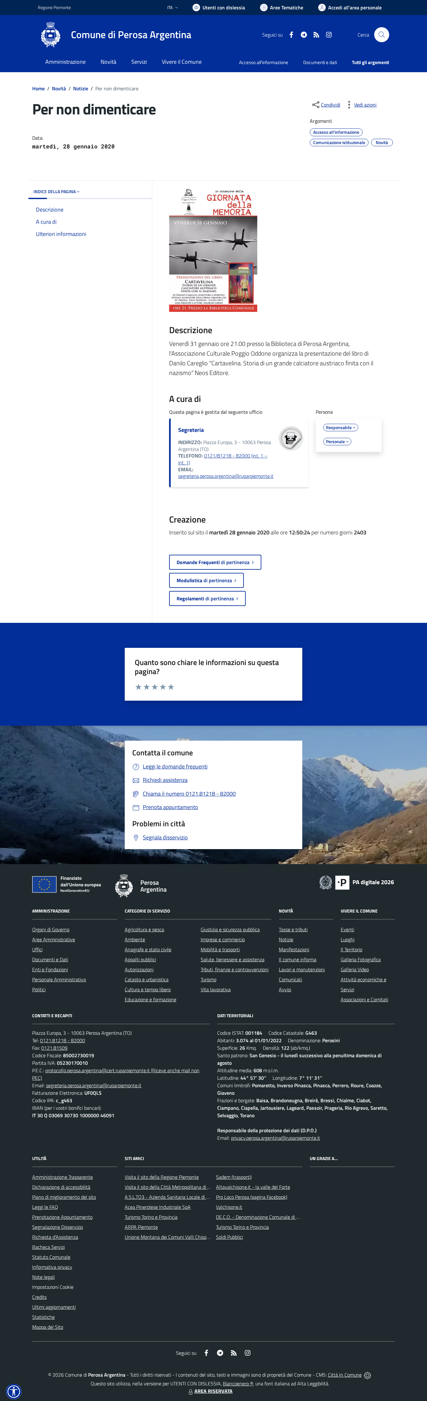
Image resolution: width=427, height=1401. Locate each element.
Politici (39, 989)
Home (38, 88)
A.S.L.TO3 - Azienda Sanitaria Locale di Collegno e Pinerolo (185, 1197)
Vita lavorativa (216, 989)
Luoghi (347, 939)
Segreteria (191, 430)
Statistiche (43, 1317)
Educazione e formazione (150, 999)
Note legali (43, 1277)
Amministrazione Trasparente (62, 1177)
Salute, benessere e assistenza (232, 959)
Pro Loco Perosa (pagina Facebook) (251, 1197)
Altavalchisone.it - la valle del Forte (253, 1187)
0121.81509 (54, 1048)
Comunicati (290, 979)
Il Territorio (351, 949)
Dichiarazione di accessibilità (61, 1187)
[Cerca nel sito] (381, 34)
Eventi (347, 929)
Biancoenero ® (238, 1383)
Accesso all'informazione (263, 62)
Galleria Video (355, 969)
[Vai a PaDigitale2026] (357, 882)
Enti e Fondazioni (50, 969)
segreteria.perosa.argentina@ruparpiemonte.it (226, 476)
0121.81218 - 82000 (62, 1040)
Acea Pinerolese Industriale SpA (158, 1207)
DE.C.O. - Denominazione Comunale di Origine (263, 1217)
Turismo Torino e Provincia (151, 1217)
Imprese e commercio (223, 939)
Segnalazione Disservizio (57, 1227)
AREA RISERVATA (213, 1391)
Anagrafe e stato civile (148, 949)
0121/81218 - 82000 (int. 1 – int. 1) (223, 459)
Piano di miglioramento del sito (64, 1197)
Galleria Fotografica (361, 959)
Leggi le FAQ (45, 1207)
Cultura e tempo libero (148, 989)
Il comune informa (297, 959)
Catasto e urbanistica (146, 979)
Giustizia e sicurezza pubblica (230, 929)
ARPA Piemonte (141, 1227)
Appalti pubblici (140, 959)
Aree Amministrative (53, 939)
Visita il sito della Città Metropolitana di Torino (172, 1187)
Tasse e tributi (293, 929)
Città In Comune (345, 1374)
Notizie (80, 88)
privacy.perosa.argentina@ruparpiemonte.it (275, 1138)
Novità (59, 88)
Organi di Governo (50, 929)
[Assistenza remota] (367, 1374)
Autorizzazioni (139, 969)
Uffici (37, 949)
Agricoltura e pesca (144, 929)
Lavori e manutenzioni (302, 969)
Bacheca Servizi (48, 1247)
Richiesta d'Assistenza (55, 1237)
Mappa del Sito (47, 1327)
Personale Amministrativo (59, 979)
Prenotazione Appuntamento (62, 1217)
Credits (39, 1297)
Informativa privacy (52, 1267)
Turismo (208, 979)
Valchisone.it (229, 1207)
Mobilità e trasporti (220, 949)
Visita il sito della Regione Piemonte (162, 1177)
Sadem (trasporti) (234, 1177)
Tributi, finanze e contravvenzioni (235, 969)
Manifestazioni (294, 949)
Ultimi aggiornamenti (54, 1307)
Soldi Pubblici (229, 1237)
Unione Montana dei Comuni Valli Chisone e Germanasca (184, 1237)
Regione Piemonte (54, 7)
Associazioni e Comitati (364, 999)
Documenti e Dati (50, 959)
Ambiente (135, 939)
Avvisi (285, 989)
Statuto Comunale (51, 1257)
